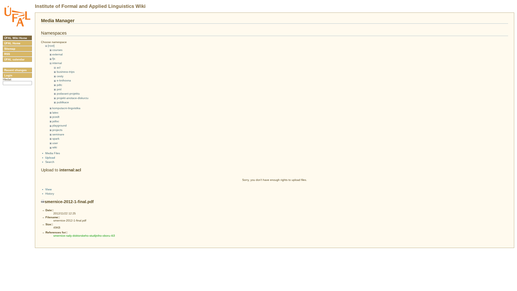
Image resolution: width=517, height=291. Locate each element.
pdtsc (55, 121)
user (55, 143)
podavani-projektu (68, 93)
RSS (7, 54)
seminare (58, 134)
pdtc (59, 84)
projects (57, 130)
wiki (54, 147)
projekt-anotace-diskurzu (72, 98)
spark (55, 138)
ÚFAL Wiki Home (15, 38)
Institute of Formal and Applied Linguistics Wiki (90, 6)
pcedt (55, 116)
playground (59, 125)
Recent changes (15, 70)
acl (58, 67)
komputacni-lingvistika (66, 108)
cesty (60, 76)
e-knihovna (64, 80)
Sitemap (9, 48)
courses (57, 50)
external (57, 54)
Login (8, 75)
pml (59, 89)
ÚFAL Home (12, 43)
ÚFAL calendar (14, 59)
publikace (63, 102)
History (49, 193)
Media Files (52, 153)
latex (55, 112)
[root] (51, 45)
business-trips (66, 71)
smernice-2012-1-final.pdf (69, 201)
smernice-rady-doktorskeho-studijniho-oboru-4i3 (84, 235)
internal (57, 63)
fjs (53, 58)
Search (49, 161)
